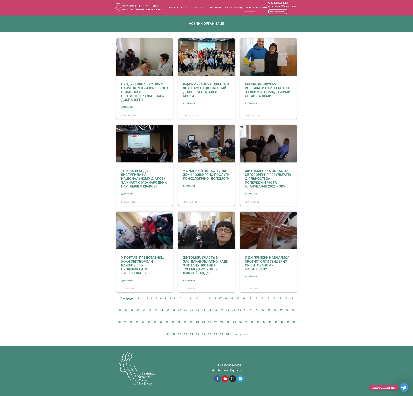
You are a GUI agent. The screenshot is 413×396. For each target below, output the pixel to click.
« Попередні (127, 298)
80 (240, 322)
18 (226, 298)
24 (261, 298)
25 (267, 298)
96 (203, 334)
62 (131, 322)
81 (246, 322)
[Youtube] (225, 378)
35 (149, 310)
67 (160, 322)
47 (221, 310)
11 (185, 298)
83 (258, 322)
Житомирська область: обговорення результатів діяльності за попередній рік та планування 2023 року (268, 178)
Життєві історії (219, 7)
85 (269, 322)
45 (209, 310)
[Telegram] (240, 378)
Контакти (261, 7)
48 (227, 310)
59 (293, 310)
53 (257, 310)
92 (179, 334)
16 (214, 298)
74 (203, 322)
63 (137, 322)
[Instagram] (232, 378)
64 (142, 322)
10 (179, 298)
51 (245, 310)
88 (288, 322)
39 (173, 310)
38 (167, 310)
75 (209, 322)
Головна (173, 7)
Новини (249, 7)
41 (185, 310)
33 (137, 310)
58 (287, 310)
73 (197, 322)
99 (221, 334)
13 (197, 298)
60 (119, 322)
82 (252, 322)
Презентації (236, 7)
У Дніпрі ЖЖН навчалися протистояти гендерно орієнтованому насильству (267, 263)
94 (191, 334)
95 (197, 334)
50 (239, 310)
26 (273, 298)
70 (179, 322)
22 (249, 298)
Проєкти (199, 7)
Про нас (184, 7)
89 (293, 322)
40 (179, 310)
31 (126, 310)
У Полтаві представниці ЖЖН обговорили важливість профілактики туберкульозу (143, 265)
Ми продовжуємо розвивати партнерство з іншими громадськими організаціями (267, 90)
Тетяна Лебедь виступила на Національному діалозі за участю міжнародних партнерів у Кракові (144, 178)
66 (154, 322)
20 (238, 298)
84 (263, 322)
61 (125, 322)
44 (203, 310)
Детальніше (127, 107)
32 (131, 310)
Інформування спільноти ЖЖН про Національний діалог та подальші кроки (206, 90)
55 (269, 310)
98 (215, 334)
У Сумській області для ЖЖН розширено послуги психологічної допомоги (206, 175)
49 (233, 310)
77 (221, 322)
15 (208, 298)
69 (172, 322)
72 (191, 322)
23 (255, 298)
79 (234, 322)
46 (215, 310)
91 (173, 334)
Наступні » (240, 334)
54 (263, 310)
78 (228, 322)
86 (275, 322)
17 (220, 298)
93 (185, 334)
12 (191, 298)
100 (228, 334)
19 (232, 298)
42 (191, 310)
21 (243, 298)
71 (185, 322)
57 (281, 310)
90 (167, 334)
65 (148, 322)
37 (161, 310)
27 (279, 298)
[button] (277, 11)
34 (143, 310)
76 (215, 322)
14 (202, 298)
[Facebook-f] (217, 378)
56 (275, 310)
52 (251, 310)
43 (197, 310)
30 (120, 310)
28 (285, 298)
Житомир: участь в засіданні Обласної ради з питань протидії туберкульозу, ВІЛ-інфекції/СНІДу (205, 265)
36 (155, 310)
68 (167, 322)
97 (209, 334)
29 (291, 298)
